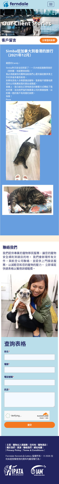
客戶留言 (9, 40)
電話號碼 (8, 377)
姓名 (6, 351)
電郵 (6, 364)
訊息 (6, 389)
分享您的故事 (48, 40)
